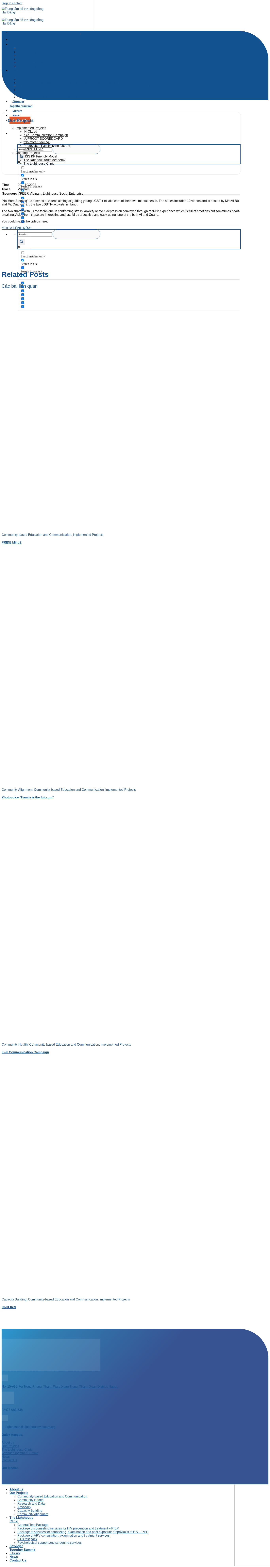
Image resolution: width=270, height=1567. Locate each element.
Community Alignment (35, 66)
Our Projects (18, 1492)
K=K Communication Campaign (46, 135)
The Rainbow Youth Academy (44, 160)
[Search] (12, 133)
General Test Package (32, 1524)
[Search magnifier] (21, 157)
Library (17, 110)
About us (16, 1489)
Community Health (30, 1500)
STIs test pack (27, 1539)
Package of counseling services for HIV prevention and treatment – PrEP (68, 1528)
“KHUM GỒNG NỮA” (16, 228)
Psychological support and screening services (52, 97)
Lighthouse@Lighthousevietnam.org (30, 1426)
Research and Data (31, 1503)
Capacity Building (29, 1510)
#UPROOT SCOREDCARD (43, 138)
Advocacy (24, 1507)
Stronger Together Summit (20, 103)
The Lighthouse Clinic (21, 73)
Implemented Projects (99, 33)
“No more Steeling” (37, 142)
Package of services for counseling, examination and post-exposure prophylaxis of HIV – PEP (82, 1532)
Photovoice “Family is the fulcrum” (47, 145)
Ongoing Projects (28, 153)
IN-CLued (30, 131)
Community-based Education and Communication (55, 48)
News (16, 115)
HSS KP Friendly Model (40, 156)
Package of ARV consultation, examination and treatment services (66, 89)
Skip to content (12, 3)
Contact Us (17, 1560)
